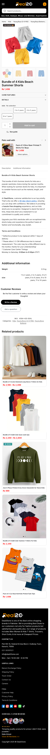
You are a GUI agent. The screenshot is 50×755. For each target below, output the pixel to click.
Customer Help (8, 692)
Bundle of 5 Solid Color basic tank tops (16, 435)
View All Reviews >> (10, 736)
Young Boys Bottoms (38, 21)
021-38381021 (7, 650)
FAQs (4, 689)
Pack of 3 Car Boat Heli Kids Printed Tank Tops (19, 594)
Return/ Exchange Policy (11, 668)
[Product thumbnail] (9, 150)
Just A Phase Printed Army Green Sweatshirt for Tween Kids (24, 488)
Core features (8, 95)
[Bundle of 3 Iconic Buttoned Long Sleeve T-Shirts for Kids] (24, 357)
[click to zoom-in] (24, 45)
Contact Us (6, 680)
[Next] (45, 140)
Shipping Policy (8, 672)
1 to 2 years (7, 110)
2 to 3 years (19, 110)
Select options (22, 154)
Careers (5, 683)
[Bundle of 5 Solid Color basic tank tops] (24, 410)
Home (4, 21)
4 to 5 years (31, 110)
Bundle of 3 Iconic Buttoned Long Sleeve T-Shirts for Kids (22, 382)
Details (5, 100)
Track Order (6, 676)
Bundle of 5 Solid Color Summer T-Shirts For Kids (20, 541)
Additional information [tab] (22, 168)
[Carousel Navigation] (43, 140)
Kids (9, 21)
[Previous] (42, 140)
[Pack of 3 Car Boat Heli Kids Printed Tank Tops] (24, 569)
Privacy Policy (7, 696)
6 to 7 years (7, 116)
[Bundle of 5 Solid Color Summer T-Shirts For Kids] (24, 516)
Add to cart (29, 125)
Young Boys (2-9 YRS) (20, 21)
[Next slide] (42, 44)
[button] (44, 4)
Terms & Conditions (9, 700)
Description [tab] (6, 168)
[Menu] (5, 4)
